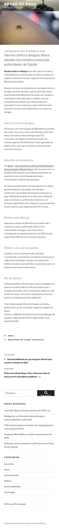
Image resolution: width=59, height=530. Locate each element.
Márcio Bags (38, 51)
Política (7, 481)
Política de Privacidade (15, 504)
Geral (11, 336)
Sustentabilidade (12, 486)
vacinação (38, 340)
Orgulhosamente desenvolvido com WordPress (25, 523)
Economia (9, 464)
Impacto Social (11, 475)
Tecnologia (9, 492)
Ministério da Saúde (19, 340)
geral (10, 166)
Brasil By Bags (20, 4)
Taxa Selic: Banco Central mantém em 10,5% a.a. (27, 410)
